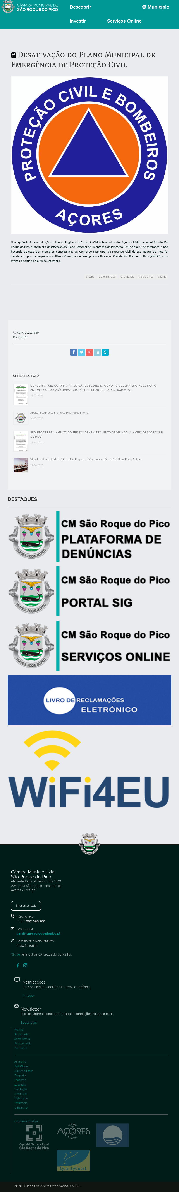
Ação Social (21, 1066)
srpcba (90, 276)
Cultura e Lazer (23, 1071)
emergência (127, 276)
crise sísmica (145, 276)
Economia (20, 1080)
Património (20, 1103)
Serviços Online (124, 21)
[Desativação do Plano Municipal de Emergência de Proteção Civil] (89, 155)
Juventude (20, 1094)
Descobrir (80, 7)
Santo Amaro (22, 1039)
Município (157, 7)
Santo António (22, 1043)
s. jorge (162, 276)
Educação (20, 1084)
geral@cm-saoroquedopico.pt (38, 933)
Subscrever (29, 1023)
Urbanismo (21, 1107)
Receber (28, 996)
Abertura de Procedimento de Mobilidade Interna (59, 412)
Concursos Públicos (26, 1121)
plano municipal (107, 276)
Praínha (19, 1030)
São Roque (21, 1048)
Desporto (20, 1075)
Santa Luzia (21, 1034)
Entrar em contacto (25, 905)
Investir (78, 21)
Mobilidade (21, 1098)
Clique (15, 954)
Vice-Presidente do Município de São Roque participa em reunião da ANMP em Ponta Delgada (86, 459)
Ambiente (20, 1061)
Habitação (20, 1089)
